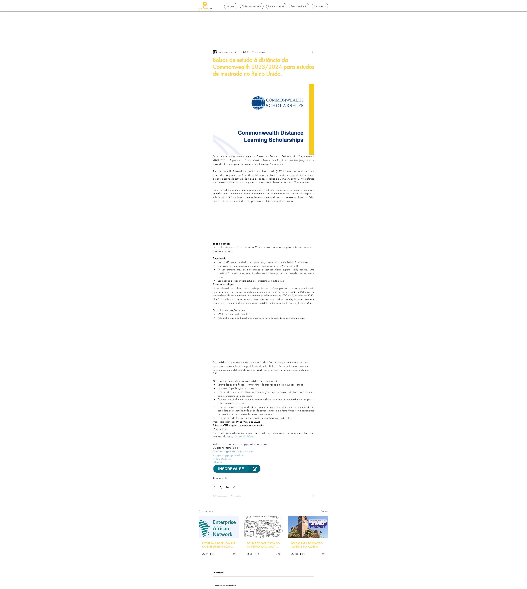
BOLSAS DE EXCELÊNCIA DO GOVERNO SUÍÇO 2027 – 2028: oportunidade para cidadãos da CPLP (263, 545)
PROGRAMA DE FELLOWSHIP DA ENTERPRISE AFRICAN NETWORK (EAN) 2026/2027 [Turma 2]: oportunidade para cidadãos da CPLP (218, 545)
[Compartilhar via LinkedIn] (227, 487)
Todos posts (204, 33)
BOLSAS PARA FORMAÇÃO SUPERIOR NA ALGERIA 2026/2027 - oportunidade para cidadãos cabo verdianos (307, 545)
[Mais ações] (312, 52)
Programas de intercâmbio (227, 33)
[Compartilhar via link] (234, 487)
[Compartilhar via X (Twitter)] (220, 487)
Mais (292, 33)
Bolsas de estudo (252, 33)
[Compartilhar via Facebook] (214, 487)
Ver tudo (324, 511)
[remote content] (263, 222)
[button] (324, 33)
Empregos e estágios (274, 33)
